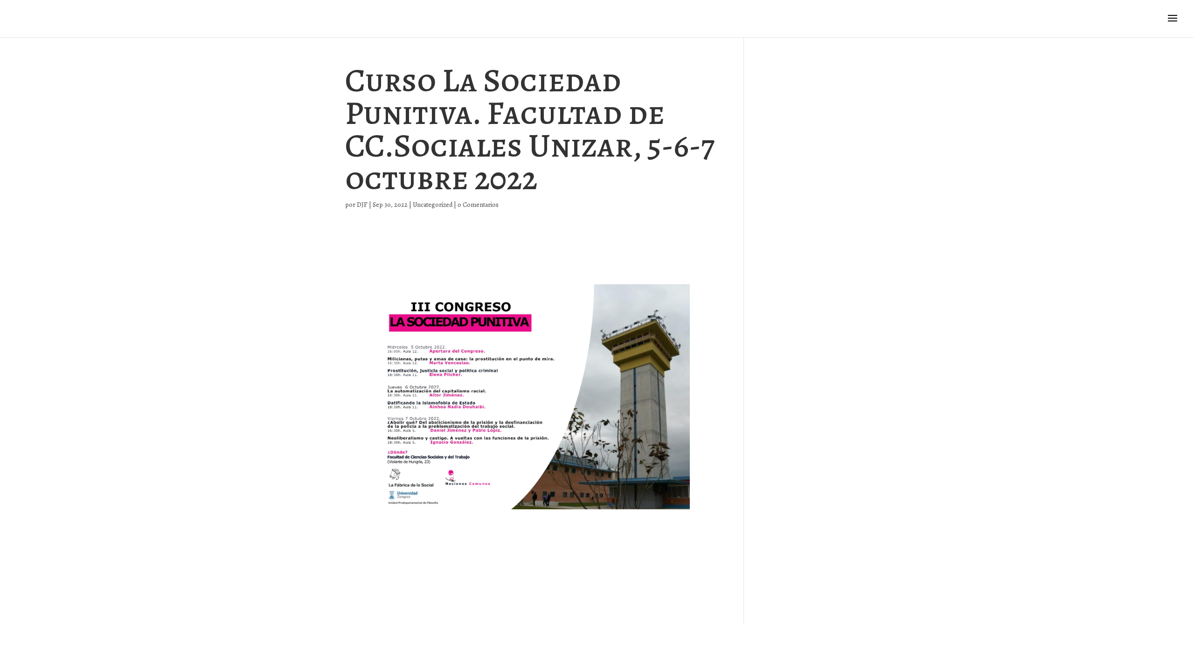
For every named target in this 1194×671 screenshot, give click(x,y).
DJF (362, 204)
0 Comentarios (478, 204)
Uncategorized (432, 204)
